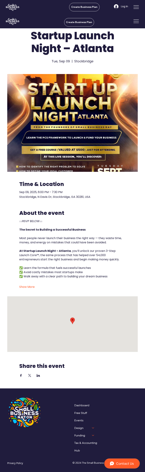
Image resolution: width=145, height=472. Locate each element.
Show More (27, 287)
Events (78, 420)
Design (78, 428)
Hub (77, 450)
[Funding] (93, 435)
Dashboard (81, 405)
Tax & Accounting (85, 443)
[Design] (93, 428)
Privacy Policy (15, 463)
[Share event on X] (29, 375)
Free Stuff (80, 413)
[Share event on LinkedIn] (38, 375)
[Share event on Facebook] (21, 375)
